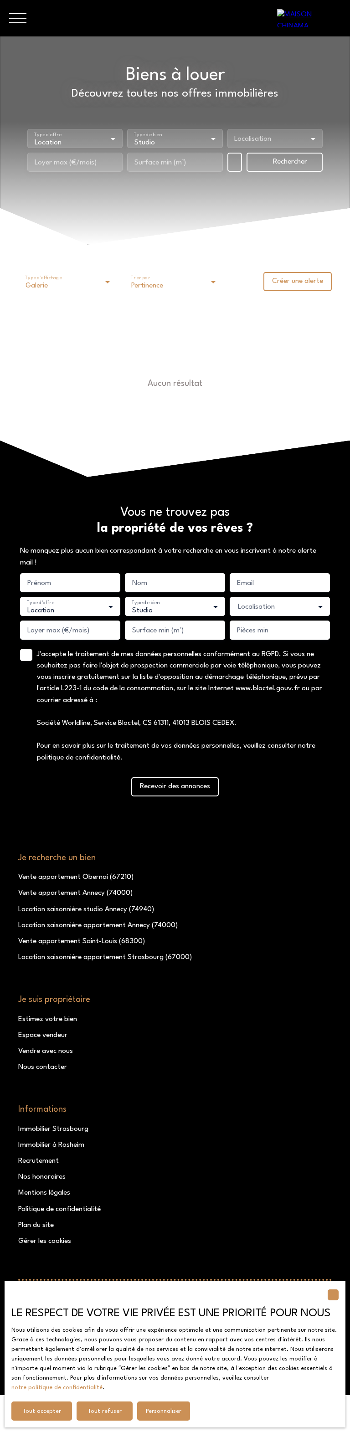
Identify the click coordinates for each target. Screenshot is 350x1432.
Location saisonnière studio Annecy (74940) (86, 909)
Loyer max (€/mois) (66, 162)
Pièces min (252, 630)
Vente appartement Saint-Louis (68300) (81, 941)
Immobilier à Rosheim (51, 1145)
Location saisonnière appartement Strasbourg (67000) (105, 957)
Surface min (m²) (160, 162)
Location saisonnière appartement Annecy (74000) (98, 925)
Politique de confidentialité (59, 1209)
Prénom (39, 583)
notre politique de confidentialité (57, 1388)
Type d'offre (47, 134)
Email (245, 583)
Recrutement (38, 1161)
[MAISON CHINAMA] (309, 18)
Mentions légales (44, 1192)
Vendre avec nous (45, 1051)
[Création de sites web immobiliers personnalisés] (81, 1257)
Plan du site (36, 1225)
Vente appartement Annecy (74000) (75, 893)
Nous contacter (42, 1067)
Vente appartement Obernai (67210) (76, 877)
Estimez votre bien (47, 1019)
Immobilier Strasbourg (53, 1129)
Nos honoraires (42, 1177)
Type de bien (148, 134)
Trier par (140, 277)
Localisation (252, 139)
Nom (139, 583)
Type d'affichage (43, 277)
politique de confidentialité (78, 757)
